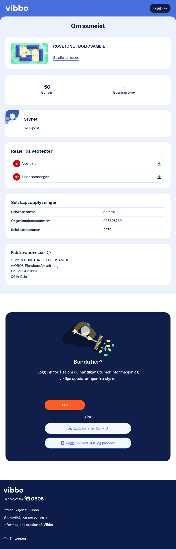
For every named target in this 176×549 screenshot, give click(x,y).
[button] (49, 253)
